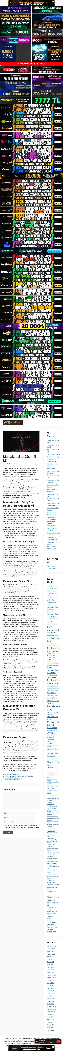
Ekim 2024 (50, 970)
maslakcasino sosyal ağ (51, 850)
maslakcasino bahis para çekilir (53, 645)
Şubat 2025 (50, 959)
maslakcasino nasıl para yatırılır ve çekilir (53, 811)
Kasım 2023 (51, 998)
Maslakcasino (51, 468)
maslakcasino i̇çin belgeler (52, 759)
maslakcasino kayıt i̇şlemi (52, 768)
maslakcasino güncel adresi (52, 729)
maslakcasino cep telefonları (52, 686)
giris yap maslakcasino (52, 613)
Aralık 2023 (50, 996)
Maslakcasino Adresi (53, 454)
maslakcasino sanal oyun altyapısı (52, 842)
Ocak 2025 (50, 962)
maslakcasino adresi (52, 635)
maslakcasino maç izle (52, 787)
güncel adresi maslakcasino (52, 618)
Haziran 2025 (51, 954)
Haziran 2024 (51, 980)
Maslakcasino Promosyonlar (12, 774)
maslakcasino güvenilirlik (52, 735)
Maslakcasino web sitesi (53, 877)
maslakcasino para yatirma (53, 819)
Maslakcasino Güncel (53, 723)
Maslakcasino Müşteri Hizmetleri (53, 799)
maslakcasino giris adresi (52, 691)
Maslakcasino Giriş (53, 457)
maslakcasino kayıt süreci (52, 770)
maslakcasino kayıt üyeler (52, 772)
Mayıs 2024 (50, 983)
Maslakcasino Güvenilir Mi (26, 776)
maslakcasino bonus (51, 658)
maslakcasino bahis (53, 639)
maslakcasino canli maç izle (53, 667)
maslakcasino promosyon (51, 830)
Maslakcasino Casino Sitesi (53, 682)
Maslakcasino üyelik (52, 908)
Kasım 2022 (50, 1030)
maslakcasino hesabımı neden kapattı (53, 750)
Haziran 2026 (51, 949)
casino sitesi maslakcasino (51, 601)
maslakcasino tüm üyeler (52, 874)
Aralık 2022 (50, 1027)
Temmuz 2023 (51, 1009)
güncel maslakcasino (52, 622)
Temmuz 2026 (51, 946)
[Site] (31, 107)
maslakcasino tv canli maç (52, 862)
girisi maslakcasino (52, 605)
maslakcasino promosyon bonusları (52, 833)
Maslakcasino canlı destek (52, 676)
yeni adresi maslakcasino (52, 926)
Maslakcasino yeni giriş (53, 898)
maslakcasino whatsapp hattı (51, 881)
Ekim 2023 (50, 1001)
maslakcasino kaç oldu (52, 776)
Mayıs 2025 (50, 956)
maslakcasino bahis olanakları (53, 643)
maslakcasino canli (53, 663)
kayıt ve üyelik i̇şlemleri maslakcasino (51, 633)
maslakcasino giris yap (53, 701)
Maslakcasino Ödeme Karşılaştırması (51, 523)
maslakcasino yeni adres (52, 888)
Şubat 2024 (50, 991)
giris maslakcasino (50, 609)
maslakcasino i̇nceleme (51, 758)
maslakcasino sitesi (52, 848)
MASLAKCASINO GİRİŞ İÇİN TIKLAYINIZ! (31, 64)
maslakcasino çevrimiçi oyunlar (53, 902)
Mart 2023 (50, 1019)
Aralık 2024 (50, 964)
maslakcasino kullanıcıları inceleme (52, 780)
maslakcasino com (53, 688)
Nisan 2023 (50, 1017)
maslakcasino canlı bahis (52, 671)
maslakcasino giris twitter (52, 696)
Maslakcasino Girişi (52, 718)
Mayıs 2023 (50, 1014)
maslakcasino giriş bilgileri (53, 713)
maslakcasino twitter (51, 871)
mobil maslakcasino (52, 921)
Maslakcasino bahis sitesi (53, 650)
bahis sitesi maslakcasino (52, 592)
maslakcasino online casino (52, 816)
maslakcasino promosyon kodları (52, 836)
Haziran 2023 (51, 1012)
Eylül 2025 (50, 951)
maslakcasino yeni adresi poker (53, 895)
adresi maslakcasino (52, 587)
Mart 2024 (50, 988)
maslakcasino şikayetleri (50, 917)
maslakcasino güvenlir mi (51, 742)
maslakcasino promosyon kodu (51, 839)
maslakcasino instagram (52, 754)
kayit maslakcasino (54, 628)
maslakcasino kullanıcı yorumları (53, 782)
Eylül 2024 (50, 972)
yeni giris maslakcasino (51, 931)
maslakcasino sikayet (51, 845)
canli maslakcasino (52, 596)
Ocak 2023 (50, 1025)
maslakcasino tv (52, 858)
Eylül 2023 (50, 1004)
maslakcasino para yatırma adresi (52, 822)
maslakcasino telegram (51, 855)
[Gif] (31, 176)
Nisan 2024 (50, 985)
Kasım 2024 (51, 967)
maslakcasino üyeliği (52, 911)
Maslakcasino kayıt (53, 763)
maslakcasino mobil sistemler (53, 797)
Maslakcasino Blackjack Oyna (12, 779)
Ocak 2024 (50, 993)
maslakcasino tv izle (53, 867)
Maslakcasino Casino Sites (12, 776)
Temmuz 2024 (51, 977)
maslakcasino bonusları (51, 661)
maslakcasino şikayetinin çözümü (52, 914)
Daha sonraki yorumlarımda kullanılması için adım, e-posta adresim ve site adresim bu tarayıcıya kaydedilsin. (22, 826)
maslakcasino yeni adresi (52, 892)
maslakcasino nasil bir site (52, 807)
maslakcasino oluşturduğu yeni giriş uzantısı (53, 813)
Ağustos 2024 (51, 975)
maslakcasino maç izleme (53, 792)
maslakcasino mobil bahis (52, 795)
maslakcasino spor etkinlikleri (53, 852)
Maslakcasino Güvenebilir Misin (52, 733)
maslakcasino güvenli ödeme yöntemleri (52, 746)
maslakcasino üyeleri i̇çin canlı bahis (53, 904)
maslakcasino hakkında (51, 748)
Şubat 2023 (50, 1022)
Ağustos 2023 (51, 1006)
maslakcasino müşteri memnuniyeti (53, 803)
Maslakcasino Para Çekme (53, 826)
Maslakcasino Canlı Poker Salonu (13, 778)
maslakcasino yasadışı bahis (53, 885)
